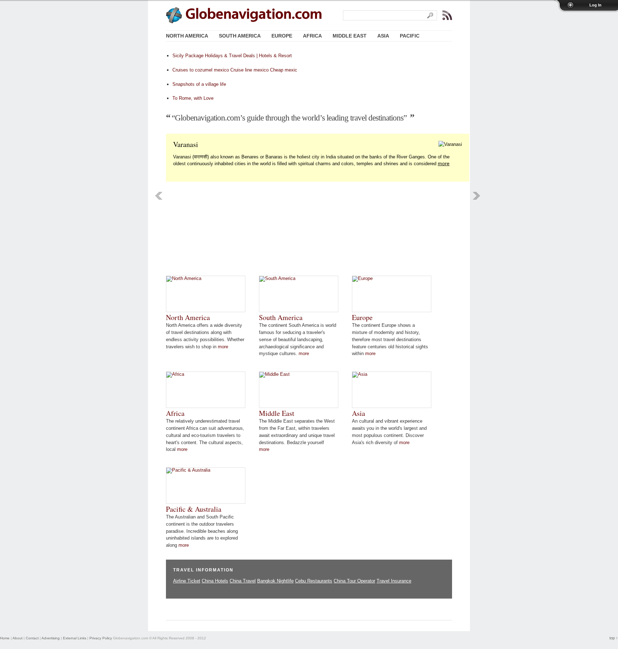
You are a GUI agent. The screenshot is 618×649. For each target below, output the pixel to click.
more (444, 163)
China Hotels (215, 581)
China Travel (243, 581)
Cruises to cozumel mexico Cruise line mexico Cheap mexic (234, 70)
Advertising (50, 638)
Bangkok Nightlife (275, 581)
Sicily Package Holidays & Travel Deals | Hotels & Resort (232, 55)
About (18, 638)
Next (476, 196)
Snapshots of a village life (199, 84)
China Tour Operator (354, 581)
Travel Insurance (394, 581)
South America (281, 317)
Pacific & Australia (193, 509)
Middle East (276, 413)
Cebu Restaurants (313, 581)
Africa (175, 413)
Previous (158, 196)
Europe (362, 317)
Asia (358, 413)
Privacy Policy (100, 638)
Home (5, 638)
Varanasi (185, 144)
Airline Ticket (186, 581)
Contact (32, 638)
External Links (74, 638)
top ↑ (613, 638)
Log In (595, 5)
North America (188, 317)
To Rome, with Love (193, 98)
